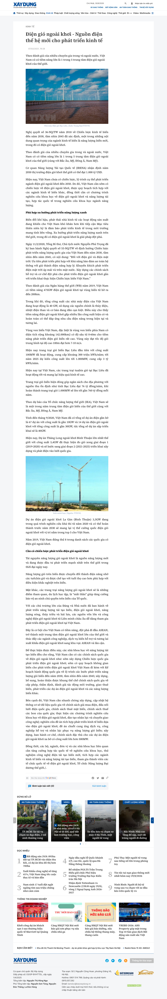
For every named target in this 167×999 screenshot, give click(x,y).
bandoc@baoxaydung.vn (79, 984)
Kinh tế (49, 13)
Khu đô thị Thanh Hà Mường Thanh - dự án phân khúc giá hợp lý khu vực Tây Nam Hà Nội (78, 948)
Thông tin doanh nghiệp (32, 899)
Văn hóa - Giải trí (88, 13)
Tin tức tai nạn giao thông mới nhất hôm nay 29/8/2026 (131, 874)
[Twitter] (97, 778)
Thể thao (101, 13)
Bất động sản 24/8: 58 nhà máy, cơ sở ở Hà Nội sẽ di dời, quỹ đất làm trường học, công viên (66, 832)
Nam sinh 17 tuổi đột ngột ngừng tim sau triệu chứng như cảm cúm (38, 887)
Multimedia (145, 13)
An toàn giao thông (128, 7)
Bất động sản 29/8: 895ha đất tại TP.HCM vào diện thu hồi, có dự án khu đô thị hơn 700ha (39, 861)
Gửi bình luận (99, 786)
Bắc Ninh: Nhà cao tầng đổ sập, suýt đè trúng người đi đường (134, 835)
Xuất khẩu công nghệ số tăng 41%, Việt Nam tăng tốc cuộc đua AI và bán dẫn (40, 874)
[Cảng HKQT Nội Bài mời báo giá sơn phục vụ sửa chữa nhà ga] (66, 912)
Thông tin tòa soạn (142, 960)
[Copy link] (107, 778)
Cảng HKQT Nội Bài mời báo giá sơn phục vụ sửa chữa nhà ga (65, 928)
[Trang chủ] (14, 13)
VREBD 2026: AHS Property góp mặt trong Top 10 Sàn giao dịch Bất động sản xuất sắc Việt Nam (133, 932)
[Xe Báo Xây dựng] (146, 972)
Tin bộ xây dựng (146, 7)
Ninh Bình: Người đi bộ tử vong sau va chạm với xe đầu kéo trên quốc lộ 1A (130, 887)
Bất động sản (111, 7)
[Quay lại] (27, 778)
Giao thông (40, 13)
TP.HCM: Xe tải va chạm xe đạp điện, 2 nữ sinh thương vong (32, 835)
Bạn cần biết (25, 948)
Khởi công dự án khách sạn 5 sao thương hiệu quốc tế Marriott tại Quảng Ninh (32, 930)
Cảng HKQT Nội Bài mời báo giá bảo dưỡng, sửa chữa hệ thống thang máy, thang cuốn (100, 930)
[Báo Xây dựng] (25, 5)
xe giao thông (96, 7)
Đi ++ (129, 13)
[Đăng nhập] (132, 3)
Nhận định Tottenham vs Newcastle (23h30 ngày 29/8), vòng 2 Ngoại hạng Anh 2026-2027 (85, 887)
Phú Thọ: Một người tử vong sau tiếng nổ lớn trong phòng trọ (131, 861)
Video (136, 13)
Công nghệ (112, 13)
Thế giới (122, 13)
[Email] (102, 778)
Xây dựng (29, 13)
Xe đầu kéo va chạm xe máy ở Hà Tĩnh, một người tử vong (100, 835)
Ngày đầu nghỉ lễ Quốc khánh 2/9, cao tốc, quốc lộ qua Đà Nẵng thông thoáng (86, 861)
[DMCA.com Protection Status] (134, 985)
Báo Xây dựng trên (38, 778)
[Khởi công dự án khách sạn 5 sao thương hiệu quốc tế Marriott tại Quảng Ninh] (32, 912)
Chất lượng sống (72, 13)
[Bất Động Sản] (124, 973)
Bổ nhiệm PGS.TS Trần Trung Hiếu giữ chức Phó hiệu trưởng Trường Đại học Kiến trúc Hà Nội (86, 874)
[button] (80, 843)
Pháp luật (58, 13)
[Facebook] (92, 778)
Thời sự (20, 13)
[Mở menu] (152, 13)
